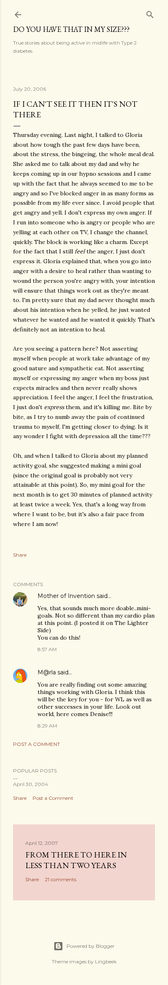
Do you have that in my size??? (71, 29)
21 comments (60, 879)
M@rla (47, 672)
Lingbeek (106, 961)
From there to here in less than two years (76, 860)
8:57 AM (47, 649)
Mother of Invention (66, 596)
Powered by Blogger (90, 946)
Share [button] (20, 555)
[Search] (150, 13)
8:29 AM (47, 726)
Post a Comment (36, 744)
